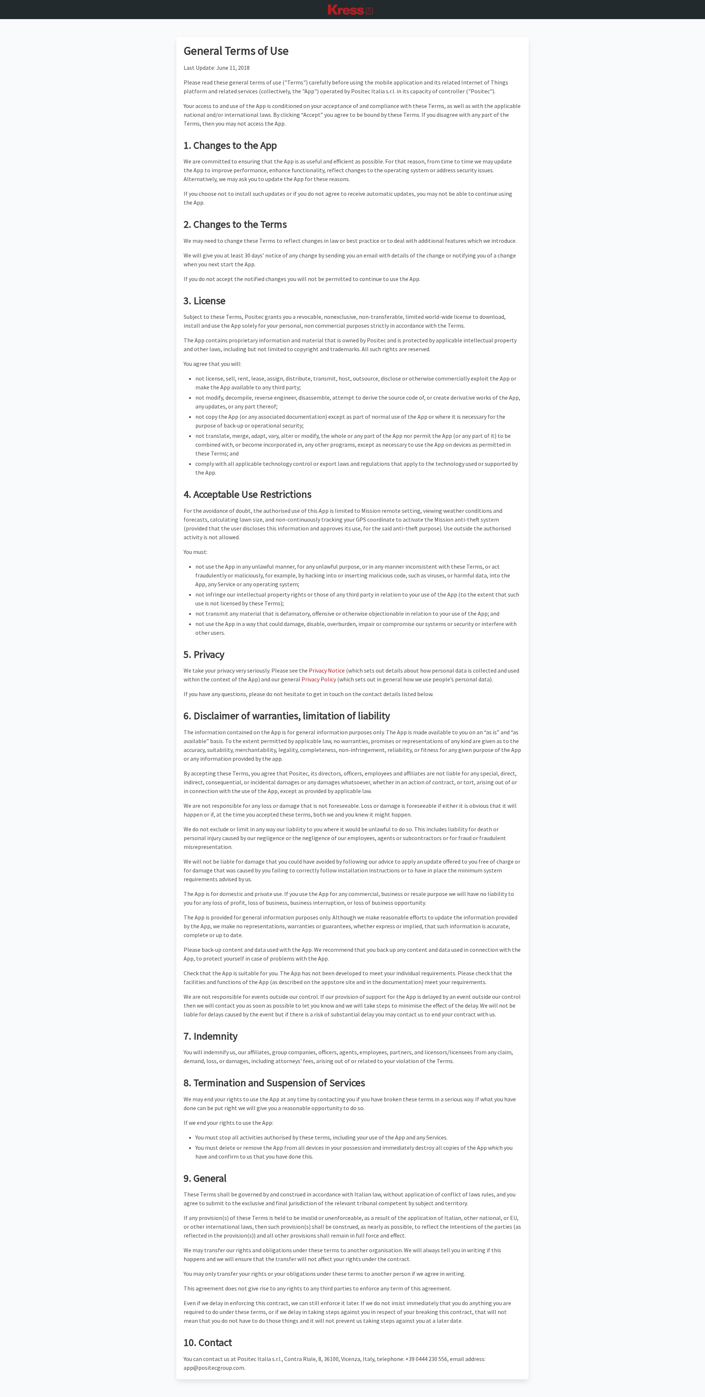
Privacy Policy (318, 679)
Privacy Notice (327, 670)
